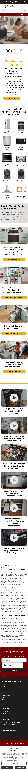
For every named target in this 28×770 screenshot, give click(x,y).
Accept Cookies (20, 767)
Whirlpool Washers (7, 180)
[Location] (17, 6)
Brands (3, 693)
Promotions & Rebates (6, 695)
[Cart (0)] (25, 6)
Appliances (4, 684)
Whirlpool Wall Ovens (7, 165)
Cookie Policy (14, 760)
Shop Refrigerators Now (14, 297)
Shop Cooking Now (14, 259)
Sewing (3, 692)
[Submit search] (24, 11)
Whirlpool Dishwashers (7, 148)
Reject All (7, 767)
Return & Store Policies (6, 704)
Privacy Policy (14, 750)
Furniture (3, 686)
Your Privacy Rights (13, 763)
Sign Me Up (14, 670)
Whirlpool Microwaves (21, 148)
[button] (2, 6)
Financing (3, 697)
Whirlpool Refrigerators (7, 132)
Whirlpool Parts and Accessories (21, 197)
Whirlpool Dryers (21, 180)
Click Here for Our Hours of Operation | (15, 2)
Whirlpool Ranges (21, 132)
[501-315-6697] (21, 6)
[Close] (26, 753)
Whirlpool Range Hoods (7, 196)
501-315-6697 (8, 716)
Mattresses (4, 688)
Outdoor (3, 690)
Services (3, 699)
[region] (14, 760)
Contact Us (11, 98)
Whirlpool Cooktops (21, 165)
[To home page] (10, 6)
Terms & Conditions (14, 748)
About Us (3, 701)
